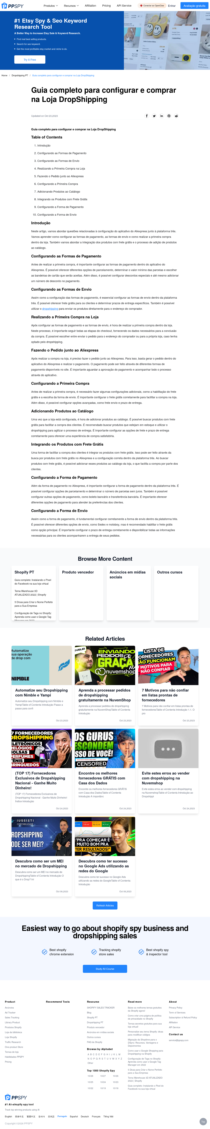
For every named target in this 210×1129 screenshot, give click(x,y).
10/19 (103, 1088)
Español (74, 1116)
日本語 (51, 1116)
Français (96, 1116)
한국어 (41, 1116)
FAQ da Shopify (94, 1042)
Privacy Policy (175, 1007)
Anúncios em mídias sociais (100, 1032)
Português (62, 1116)
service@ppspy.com (178, 1040)
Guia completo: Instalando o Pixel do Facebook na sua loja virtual (33, 581)
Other (90, 1062)
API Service (124, 5)
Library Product (12, 1022)
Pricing (106, 5)
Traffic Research (13, 1042)
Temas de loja (12, 1051)
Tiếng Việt (108, 1116)
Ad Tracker (10, 1012)
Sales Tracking (12, 1017)
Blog (89, 1012)
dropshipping (50, 308)
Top (203, 1121)
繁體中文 (31, 1116)
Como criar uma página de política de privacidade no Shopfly (144, 1017)
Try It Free (30, 59)
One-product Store (14, 1046)
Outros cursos (94, 1037)
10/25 (90, 1082)
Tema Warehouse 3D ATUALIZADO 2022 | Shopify (30, 592)
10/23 (115, 1082)
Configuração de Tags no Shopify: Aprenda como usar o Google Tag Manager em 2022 (33, 616)
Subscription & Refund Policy (183, 1017)
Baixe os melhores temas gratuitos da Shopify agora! (145, 1009)
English (8, 1116)
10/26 (115, 1075)
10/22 (90, 1088)
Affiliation (173, 1022)
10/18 (115, 1088)
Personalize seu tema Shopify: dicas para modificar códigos (145, 1033)
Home (4, 75)
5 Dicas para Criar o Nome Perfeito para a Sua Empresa (34, 603)
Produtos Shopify (13, 1027)
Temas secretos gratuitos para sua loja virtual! (145, 1025)
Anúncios (9, 1007)
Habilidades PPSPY (14, 1056)
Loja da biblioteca (13, 1032)
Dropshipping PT (20, 75)
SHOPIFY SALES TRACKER (101, 1007)
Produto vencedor (95, 1027)
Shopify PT (92, 1017)
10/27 (103, 1075)
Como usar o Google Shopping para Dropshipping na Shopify (145, 1052)
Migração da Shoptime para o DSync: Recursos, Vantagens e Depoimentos (143, 1042)
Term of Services (177, 1012)
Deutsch (85, 1116)
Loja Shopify (11, 1037)
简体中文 (19, 1116)
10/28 (90, 1075)
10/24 (103, 1082)
